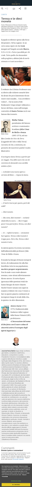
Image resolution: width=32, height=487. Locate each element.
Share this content (20, 8)
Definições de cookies (16, 481)
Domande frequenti (18, 459)
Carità (4, 14)
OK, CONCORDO (16, 484)
